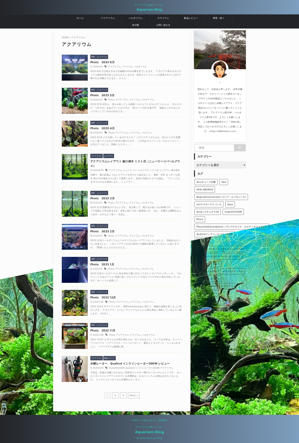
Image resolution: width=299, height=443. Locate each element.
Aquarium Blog (149, 9)
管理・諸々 (218, 18)
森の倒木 (175, 170)
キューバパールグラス (208, 278)
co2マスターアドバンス (208, 204)
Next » (134, 395)
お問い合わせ (163, 25)
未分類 (135, 25)
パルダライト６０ (227, 308)
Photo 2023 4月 (104, 128)
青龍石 (199, 390)
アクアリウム (108, 18)
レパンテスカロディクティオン (212, 368)
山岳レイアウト (204, 375)
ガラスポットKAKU (206, 271)
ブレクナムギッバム (206, 323)
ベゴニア (201, 330)
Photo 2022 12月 (104, 297)
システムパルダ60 (206, 286)
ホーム (80, 18)
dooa (230, 204)
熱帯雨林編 (232, 382)
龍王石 (225, 390)
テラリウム (163, 18)
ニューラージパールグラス (135, 170)
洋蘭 (218, 382)
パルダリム (146, 132)
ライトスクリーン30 (222, 338)
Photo (111, 99)
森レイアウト (203, 382)
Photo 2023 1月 (103, 264)
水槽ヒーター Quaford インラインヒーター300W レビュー (130, 363)
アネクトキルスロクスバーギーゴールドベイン (220, 249)
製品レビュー (191, 18)
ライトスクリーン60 (207, 345)
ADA (223, 182)
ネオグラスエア (204, 308)
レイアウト (165, 170)
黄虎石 (212, 390)
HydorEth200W (116, 368)
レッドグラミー (204, 360)
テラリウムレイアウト (208, 293)
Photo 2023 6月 (104, 62)
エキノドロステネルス (208, 263)
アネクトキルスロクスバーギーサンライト (218, 256)
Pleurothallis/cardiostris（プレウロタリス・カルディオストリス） (231, 226)
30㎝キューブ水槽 (206, 182)
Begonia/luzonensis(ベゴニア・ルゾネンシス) (221, 196)
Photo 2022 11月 (104, 330)
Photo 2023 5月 (102, 95)
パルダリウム (135, 18)
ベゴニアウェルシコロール (225, 330)
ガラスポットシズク (232, 271)
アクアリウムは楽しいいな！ (150, 427)
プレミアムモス (231, 323)
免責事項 (162, 420)
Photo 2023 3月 (104, 198)
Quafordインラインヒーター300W (142, 368)
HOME (135, 420)
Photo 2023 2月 (103, 231)
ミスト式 (154, 170)
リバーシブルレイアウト (209, 353)
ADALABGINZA (204, 189)
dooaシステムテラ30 (207, 211)
